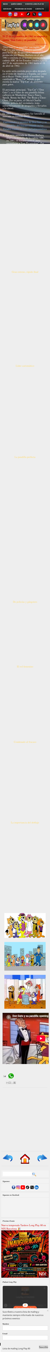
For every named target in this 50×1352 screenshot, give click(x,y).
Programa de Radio (23, 9)
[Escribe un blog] (9, 1082)
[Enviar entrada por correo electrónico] (4, 1076)
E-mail (5, 1334)
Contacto (39, 9)
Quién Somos (16, 4)
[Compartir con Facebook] (14, 1082)
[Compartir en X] (12, 1082)
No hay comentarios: (41, 44)
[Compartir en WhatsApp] (11, 1080)
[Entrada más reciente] (8, 1161)
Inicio (5, 4)
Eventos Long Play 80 (34, 4)
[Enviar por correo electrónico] (7, 1082)
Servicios (7, 9)
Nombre (6, 1324)
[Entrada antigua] (42, 1161)
